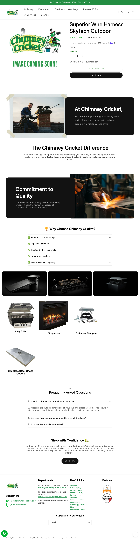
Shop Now (70, 461)
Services (73, 485)
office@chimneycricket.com (52, 487)
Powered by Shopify (31, 538)
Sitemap (73, 497)
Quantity (73, 51)
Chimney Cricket (18, 538)
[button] (122, 12)
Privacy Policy (76, 490)
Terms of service (77, 500)
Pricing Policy (75, 495)
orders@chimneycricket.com (52, 496)
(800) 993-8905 (18, 504)
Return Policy (75, 488)
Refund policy (75, 502)
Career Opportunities (79, 505)
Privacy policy (58, 538)
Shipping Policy (76, 493)
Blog (72, 507)
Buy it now (96, 75)
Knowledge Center (77, 509)
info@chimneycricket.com (23, 501)
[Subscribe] (89, 522)
